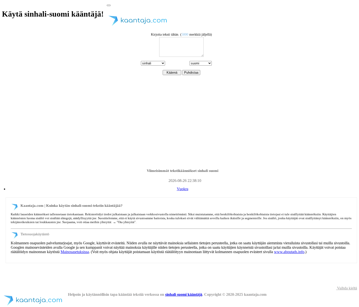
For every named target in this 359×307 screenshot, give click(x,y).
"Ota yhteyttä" (126, 222)
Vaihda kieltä (346, 288)
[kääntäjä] (140, 26)
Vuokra (182, 189)
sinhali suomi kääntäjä (183, 294)
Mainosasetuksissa (75, 252)
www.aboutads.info (289, 252)
